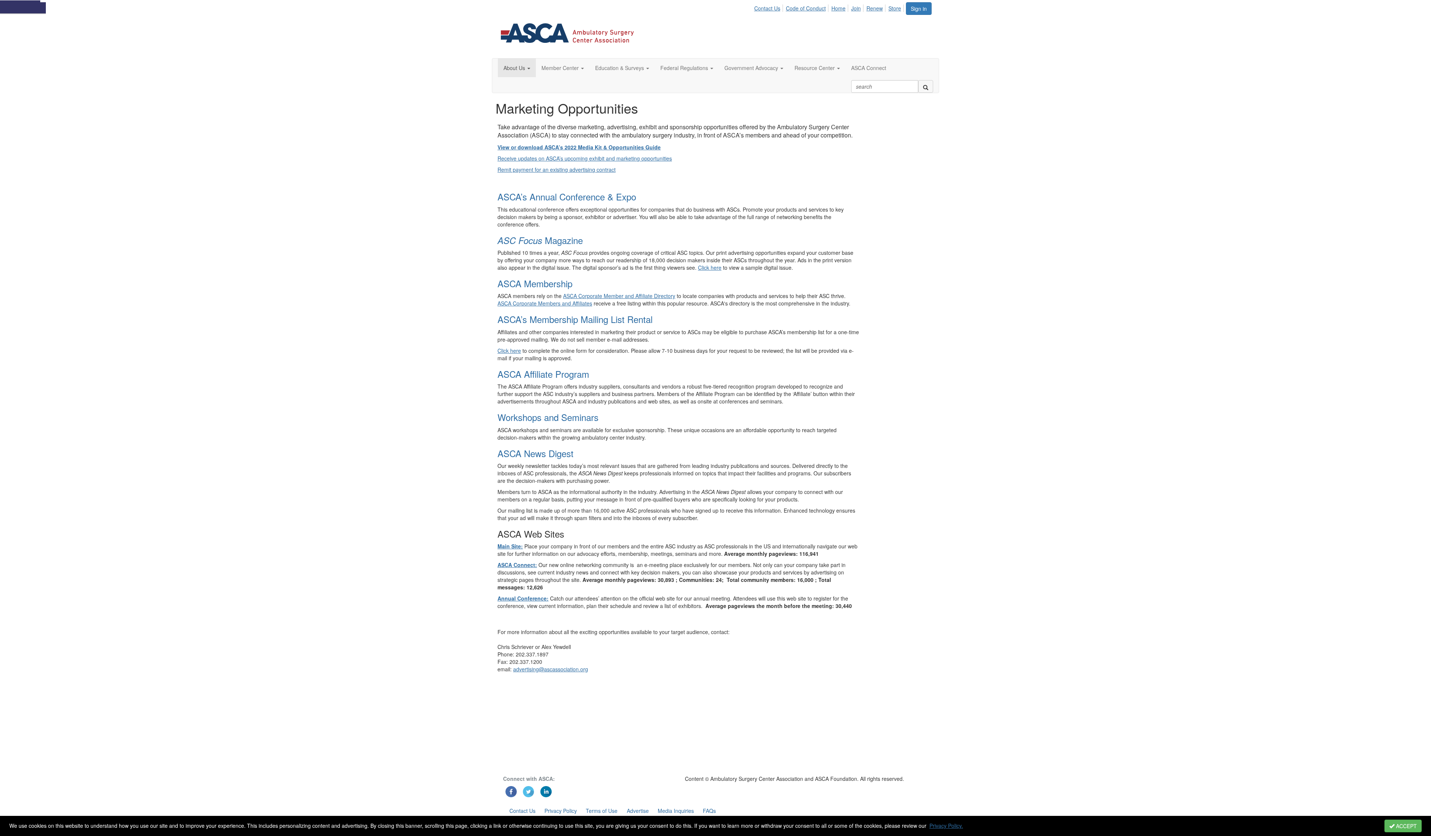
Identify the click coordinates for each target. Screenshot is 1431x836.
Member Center (560, 68)
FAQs (709, 810)
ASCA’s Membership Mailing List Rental (575, 319)
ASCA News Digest (535, 453)
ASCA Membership (534, 283)
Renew (874, 8)
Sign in (919, 8)
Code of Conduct (806, 8)
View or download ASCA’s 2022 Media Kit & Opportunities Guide (579, 147)
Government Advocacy (752, 68)
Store (894, 8)
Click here (709, 267)
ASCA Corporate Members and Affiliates (544, 303)
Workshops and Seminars (547, 417)
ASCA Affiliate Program (543, 373)
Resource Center (815, 68)
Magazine (540, 240)
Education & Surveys (620, 68)
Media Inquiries (676, 810)
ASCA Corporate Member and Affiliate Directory (619, 296)
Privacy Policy (560, 810)
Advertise (638, 810)
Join (856, 8)
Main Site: (510, 546)
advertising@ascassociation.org (550, 669)
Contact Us (767, 8)
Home (838, 8)
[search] (925, 86)
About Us (515, 68)
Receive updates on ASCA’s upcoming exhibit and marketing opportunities (584, 158)
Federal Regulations (685, 68)
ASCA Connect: (517, 565)
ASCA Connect (868, 68)
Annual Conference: (523, 598)
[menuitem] (769, 7)
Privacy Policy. (946, 825)
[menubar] (829, 7)
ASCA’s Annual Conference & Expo (566, 196)
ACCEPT (1405, 826)
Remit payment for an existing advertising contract (556, 169)
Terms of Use (601, 810)
